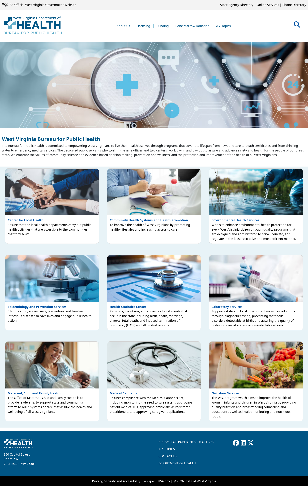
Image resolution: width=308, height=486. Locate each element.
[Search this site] (297, 25)
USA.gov (164, 481)
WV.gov (149, 481)
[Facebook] (236, 443)
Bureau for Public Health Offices (186, 442)
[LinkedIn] (243, 443)
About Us (123, 26)
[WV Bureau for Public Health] (33, 26)
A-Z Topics (223, 26)
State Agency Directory (236, 5)
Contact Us (167, 456)
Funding (163, 26)
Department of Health (177, 463)
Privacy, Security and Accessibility (116, 481)
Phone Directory (294, 5)
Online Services (268, 5)
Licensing (143, 26)
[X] (251, 443)
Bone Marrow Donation (192, 26)
